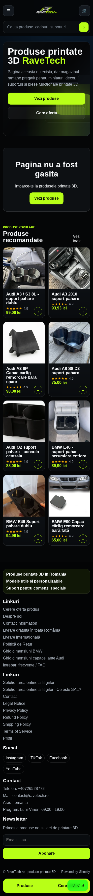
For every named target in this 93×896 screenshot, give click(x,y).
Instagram (14, 758)
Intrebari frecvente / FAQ (24, 665)
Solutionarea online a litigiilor (28, 682)
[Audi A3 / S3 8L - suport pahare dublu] (24, 268)
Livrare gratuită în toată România (31, 630)
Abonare (46, 853)
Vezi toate (77, 238)
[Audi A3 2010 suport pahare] (69, 268)
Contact (10, 696)
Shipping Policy (17, 724)
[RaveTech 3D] (46, 10)
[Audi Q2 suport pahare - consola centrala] (24, 421)
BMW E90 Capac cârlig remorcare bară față (68, 526)
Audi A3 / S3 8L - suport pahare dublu (22, 298)
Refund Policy (15, 717)
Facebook (58, 758)
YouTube (14, 769)
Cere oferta (46, 113)
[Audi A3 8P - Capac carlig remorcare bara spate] (24, 342)
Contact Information (20, 623)
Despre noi (12, 616)
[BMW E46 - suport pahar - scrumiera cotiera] (69, 421)
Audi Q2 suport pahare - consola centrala (22, 451)
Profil (7, 738)
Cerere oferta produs (21, 609)
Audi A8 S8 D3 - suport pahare (67, 370)
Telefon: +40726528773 (24, 788)
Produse (25, 886)
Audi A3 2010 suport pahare (65, 296)
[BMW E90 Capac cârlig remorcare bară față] (69, 496)
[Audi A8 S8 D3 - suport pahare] (69, 342)
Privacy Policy (15, 710)
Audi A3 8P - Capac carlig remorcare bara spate (21, 375)
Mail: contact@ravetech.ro (26, 795)
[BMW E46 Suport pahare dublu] (24, 496)
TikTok (36, 758)
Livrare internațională (21, 637)
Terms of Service (17, 731)
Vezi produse (46, 98)
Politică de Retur (17, 644)
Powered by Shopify (75, 872)
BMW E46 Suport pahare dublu (23, 524)
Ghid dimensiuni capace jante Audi (33, 658)
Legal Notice (14, 703)
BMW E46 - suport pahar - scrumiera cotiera (69, 451)
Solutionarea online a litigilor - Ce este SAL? (42, 689)
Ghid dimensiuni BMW (22, 651)
